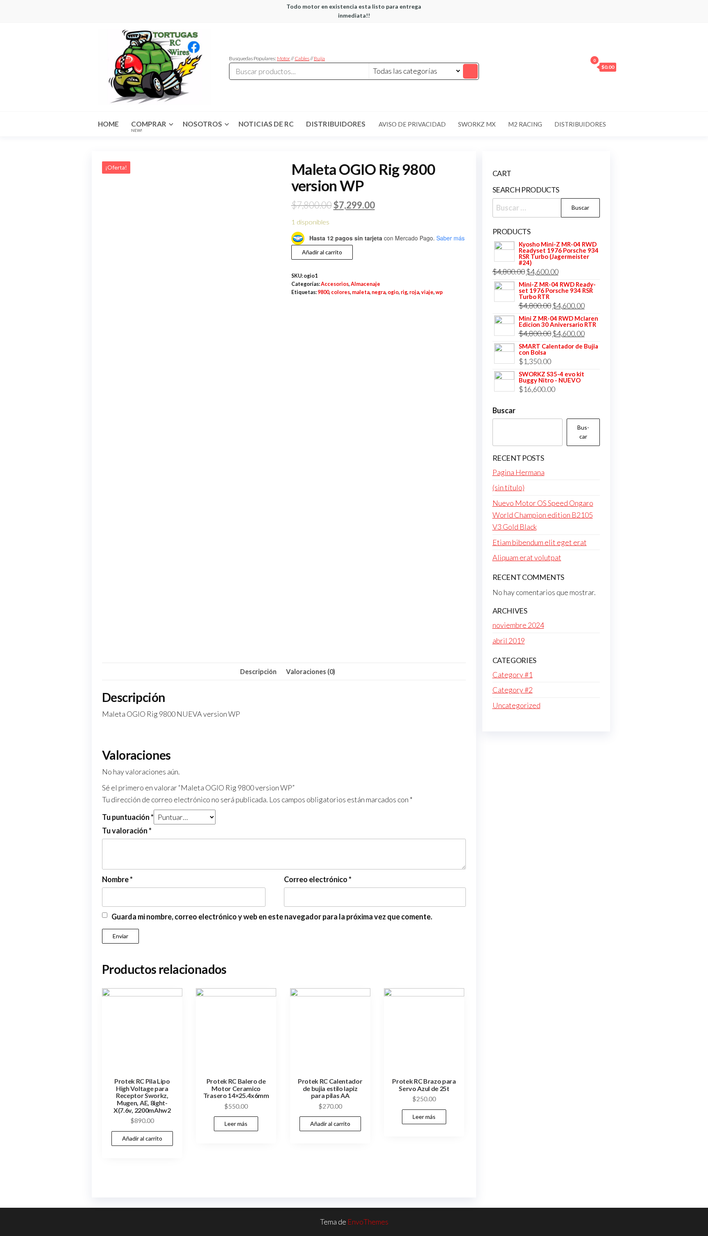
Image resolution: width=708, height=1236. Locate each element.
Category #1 (512, 674)
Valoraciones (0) (310, 671)
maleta (361, 292)
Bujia (319, 58)
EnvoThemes (367, 1221)
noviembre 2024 (518, 624)
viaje (427, 292)
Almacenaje (365, 284)
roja (414, 292)
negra (379, 292)
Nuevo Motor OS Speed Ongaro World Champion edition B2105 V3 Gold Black (542, 514)
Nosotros (202, 124)
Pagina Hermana (518, 472)
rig (404, 292)
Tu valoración (127, 830)
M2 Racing (525, 124)
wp (439, 292)
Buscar (503, 410)
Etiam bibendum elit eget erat (539, 542)
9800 (323, 292)
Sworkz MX (477, 124)
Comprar (148, 126)
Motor (283, 58)
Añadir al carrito (322, 252)
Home (108, 124)
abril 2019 (508, 640)
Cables (302, 58)
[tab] (258, 671)
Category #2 (512, 689)
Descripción (258, 671)
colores (340, 292)
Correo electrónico (318, 879)
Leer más (236, 1123)
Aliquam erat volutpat (526, 557)
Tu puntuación (128, 817)
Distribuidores (335, 124)
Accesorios (335, 284)
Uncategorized (516, 705)
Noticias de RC (266, 124)
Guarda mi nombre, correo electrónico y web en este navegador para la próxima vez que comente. (271, 916)
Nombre (117, 879)
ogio (393, 292)
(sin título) (508, 487)
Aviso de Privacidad (412, 124)
